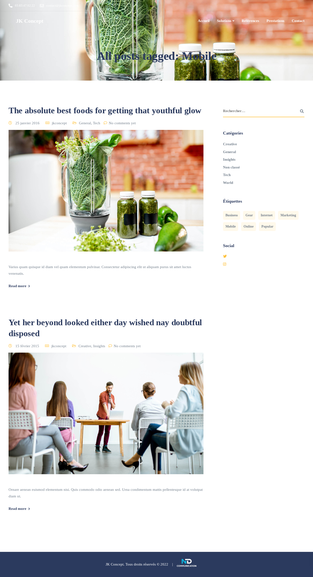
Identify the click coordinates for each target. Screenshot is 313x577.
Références (250, 21)
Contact (298, 21)
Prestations (275, 21)
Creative (84, 346)
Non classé (231, 167)
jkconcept (59, 123)
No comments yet (122, 123)
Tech (96, 123)
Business (231, 215)
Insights (99, 346)
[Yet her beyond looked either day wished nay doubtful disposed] (106, 419)
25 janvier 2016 (28, 123)
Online (249, 226)
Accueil (204, 21)
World (228, 183)
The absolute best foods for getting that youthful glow (105, 110)
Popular (267, 226)
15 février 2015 (27, 346)
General (85, 123)
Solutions (224, 21)
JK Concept (29, 21)
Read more (17, 286)
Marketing (288, 215)
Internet (267, 215)
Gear (249, 215)
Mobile (230, 226)
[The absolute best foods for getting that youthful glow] (106, 196)
